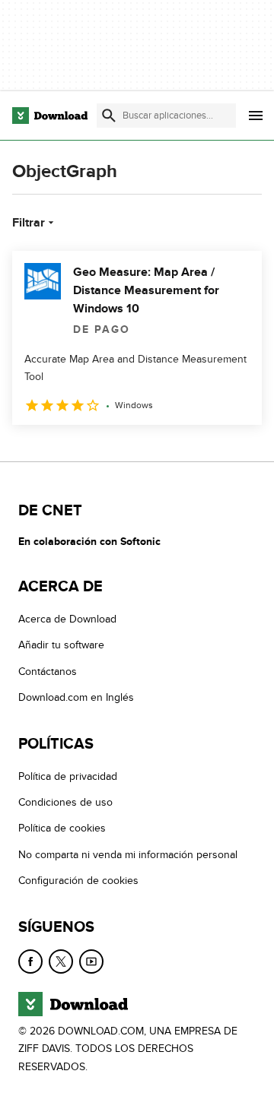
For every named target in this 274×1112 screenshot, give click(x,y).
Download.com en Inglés (76, 698)
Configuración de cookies (78, 880)
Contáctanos (47, 671)
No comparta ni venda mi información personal (127, 854)
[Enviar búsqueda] (109, 115)
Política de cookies (62, 828)
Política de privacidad (67, 776)
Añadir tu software (61, 645)
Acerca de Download (67, 619)
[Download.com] (50, 115)
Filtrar (28, 222)
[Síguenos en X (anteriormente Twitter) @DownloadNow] (61, 961)
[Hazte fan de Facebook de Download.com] (30, 961)
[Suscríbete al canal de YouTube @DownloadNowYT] (91, 961)
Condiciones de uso (65, 802)
